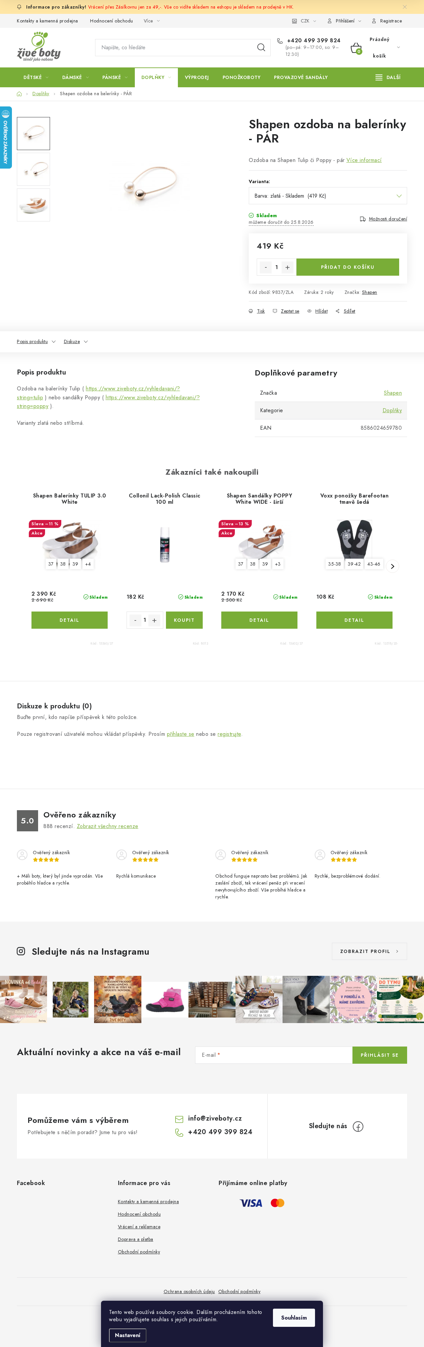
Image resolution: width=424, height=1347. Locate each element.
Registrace (391, 21)
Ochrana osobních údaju (189, 1291)
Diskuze (72, 341)
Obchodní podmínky (139, 1251)
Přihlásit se (380, 1055)
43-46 (374, 564)
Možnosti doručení (388, 219)
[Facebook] (358, 1126)
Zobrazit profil (365, 951)
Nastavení (127, 1335)
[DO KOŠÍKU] (184, 620)
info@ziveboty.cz (215, 1118)
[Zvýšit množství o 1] (287, 267)
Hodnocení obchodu (111, 21)
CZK (305, 21)
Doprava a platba (135, 1239)
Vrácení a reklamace (139, 1226)
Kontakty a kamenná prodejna (47, 21)
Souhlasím (294, 1318)
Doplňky (392, 410)
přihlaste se (180, 734)
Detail (69, 620)
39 (76, 564)
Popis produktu (32, 341)
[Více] (388, 77)
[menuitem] (36, 77)
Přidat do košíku (348, 267)
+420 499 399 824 (313, 40)
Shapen (369, 292)
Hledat (261, 47)
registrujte (229, 734)
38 (63, 564)
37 (51, 564)
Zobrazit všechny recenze (107, 826)
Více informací (364, 160)
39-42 (354, 564)
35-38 (334, 564)
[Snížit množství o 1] (266, 267)
